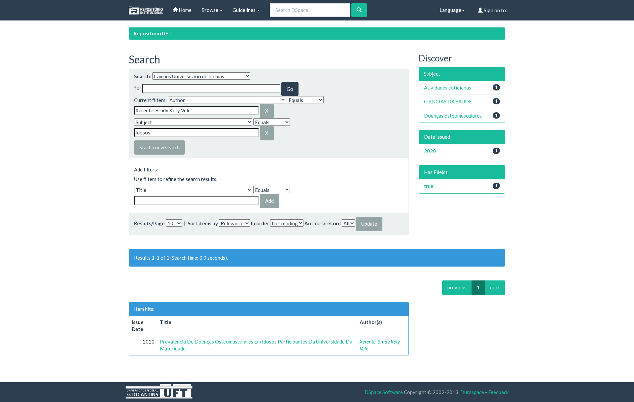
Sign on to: (495, 10)
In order (260, 223)
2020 (430, 151)
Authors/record (322, 223)
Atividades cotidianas (447, 88)
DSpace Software (384, 392)
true (428, 186)
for (137, 88)
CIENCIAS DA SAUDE (448, 101)
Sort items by (203, 223)
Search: (142, 76)
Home (185, 10)
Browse (210, 10)
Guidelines (244, 10)
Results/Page (149, 223)
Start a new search (159, 147)
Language (450, 10)
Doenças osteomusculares (453, 116)
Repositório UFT (153, 33)
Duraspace (472, 392)
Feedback (498, 392)
